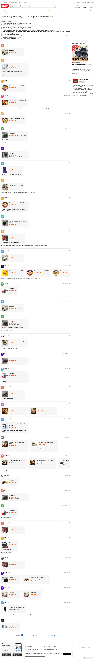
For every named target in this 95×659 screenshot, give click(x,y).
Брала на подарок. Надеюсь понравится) (12, 28)
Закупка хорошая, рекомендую (10, 24)
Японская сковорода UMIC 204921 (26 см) (18, 221)
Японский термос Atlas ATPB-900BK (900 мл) (17, 424)
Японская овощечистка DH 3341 (16, 392)
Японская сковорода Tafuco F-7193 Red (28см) (45, 461)
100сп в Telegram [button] (23, 2)
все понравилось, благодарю (9, 38)
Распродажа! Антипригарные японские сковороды (82, 65)
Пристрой (60, 10)
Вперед (53, 635)
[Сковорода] (5, 52)
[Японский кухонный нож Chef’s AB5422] (33, 411)
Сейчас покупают (61, 643)
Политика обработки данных (49, 646)
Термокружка (12, 133)
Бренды (66, 10)
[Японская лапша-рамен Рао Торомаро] (5, 343)
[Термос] (5, 170)
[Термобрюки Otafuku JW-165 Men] (5, 609)
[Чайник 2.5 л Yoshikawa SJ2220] (34, 444)
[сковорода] (5, 482)
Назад (18, 635)
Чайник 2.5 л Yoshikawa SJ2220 (46, 442)
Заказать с (70, 643)
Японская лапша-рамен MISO (16, 270)
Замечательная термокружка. (9, 37)
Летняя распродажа (13, 10)
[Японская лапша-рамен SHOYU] (5, 87)
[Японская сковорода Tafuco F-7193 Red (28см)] (32, 462)
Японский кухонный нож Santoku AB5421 (16, 442)
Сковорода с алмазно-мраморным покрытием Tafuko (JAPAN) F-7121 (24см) (39, 578)
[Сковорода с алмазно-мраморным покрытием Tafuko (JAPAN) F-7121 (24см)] (26, 579)
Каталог (16, 6)
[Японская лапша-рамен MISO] (5, 272)
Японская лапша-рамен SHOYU (16, 85)
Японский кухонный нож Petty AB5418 (17, 100)
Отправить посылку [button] (13, 2)
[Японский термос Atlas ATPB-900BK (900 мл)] (5, 426)
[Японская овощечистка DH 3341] (5, 393)
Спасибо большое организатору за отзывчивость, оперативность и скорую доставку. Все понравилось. (26, 30)
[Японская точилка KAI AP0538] (5, 187)
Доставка (92, 10)
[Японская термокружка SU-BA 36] (5, 67)
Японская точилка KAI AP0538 (16, 185)
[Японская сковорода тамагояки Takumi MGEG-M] (62, 462)
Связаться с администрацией (32, 649)
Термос (10, 168)
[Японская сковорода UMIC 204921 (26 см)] (5, 223)
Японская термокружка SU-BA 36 (16, 65)
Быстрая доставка (43, 643)
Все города (4, 2)
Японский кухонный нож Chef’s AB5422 (46, 409)
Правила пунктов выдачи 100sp (50, 649)
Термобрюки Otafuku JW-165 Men (16, 607)
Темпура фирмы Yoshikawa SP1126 (17, 460)
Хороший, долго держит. (8, 26)
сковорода (11, 480)
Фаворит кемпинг (85, 79)
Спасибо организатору (8, 33)
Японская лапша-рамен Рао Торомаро (18, 341)
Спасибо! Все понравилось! (9, 34)
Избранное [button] (79, 2)
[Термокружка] (5, 135)
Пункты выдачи (28, 646)
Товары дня (52, 643)
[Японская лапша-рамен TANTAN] (56, 272)
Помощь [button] (84, 2)
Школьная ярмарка (35, 10)
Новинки (22, 10)
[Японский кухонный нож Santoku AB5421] (5, 444)
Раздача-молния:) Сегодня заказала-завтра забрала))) (15, 27)
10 (48, 635)
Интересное (53, 10)
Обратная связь (88, 657)
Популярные (4, 10)
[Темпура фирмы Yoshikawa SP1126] (5, 462)
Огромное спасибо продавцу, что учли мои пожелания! (15, 23)
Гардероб (27, 10)
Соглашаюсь (67, 654)
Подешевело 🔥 (45, 10)
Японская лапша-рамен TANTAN (67, 270)
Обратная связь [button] (90, 2)
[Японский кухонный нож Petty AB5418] (5, 102)
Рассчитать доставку (30, 648)
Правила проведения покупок (50, 648)
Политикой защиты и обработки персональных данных (43, 655)
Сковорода (11, 50)
